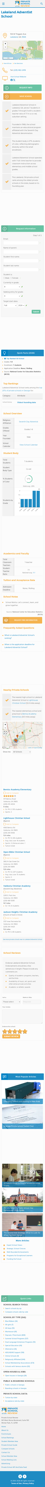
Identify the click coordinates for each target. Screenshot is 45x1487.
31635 (24, 37)
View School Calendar (29, 445)
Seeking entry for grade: (13, 292)
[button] (23, 48)
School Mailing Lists (9, 1460)
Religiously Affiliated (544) (15, 1359)
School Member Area (9, 1456)
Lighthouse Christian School (25, 702)
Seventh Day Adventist (28, 421)
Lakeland (14, 37)
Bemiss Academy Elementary (24, 715)
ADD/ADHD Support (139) (14, 1352)
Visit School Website (18, 77)
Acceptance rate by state (14, 1401)
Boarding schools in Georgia (15, 1388)
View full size (7, 63)
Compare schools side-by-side (16, 1312)
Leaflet (30, 59)
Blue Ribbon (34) (11, 1321)
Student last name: (11, 265)
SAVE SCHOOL (26, 96)
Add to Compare (12, 793)
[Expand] (5, 732)
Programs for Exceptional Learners (19, 1255)
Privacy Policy (28, 1483)
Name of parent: (10, 247)
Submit (36, 311)
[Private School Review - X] (20, 1477)
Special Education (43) (13, 1345)
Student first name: (11, 256)
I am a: (4, 997)
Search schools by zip (13, 1308)
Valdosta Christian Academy (16, 886)
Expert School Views (14, 1245)
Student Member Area (9, 1441)
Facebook (24, 1476)
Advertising (5, 1463)
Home (3, 1426)
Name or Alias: (27, 997)
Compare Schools (8, 1449)
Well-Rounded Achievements (18, 1252)
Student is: (7, 274)
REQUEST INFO (25, 87)
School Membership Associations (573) (19, 1363)
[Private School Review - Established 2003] (22, 4)
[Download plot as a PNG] (39, 489)
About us (4, 1430)
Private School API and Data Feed (14, 1467)
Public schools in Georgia (14, 1385)
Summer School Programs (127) (16, 1338)
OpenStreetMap (38, 59)
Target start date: (10, 301)
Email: (5, 239)
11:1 (34, 572)
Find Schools (6, 1434)
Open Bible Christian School (16, 852)
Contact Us (5, 1452)
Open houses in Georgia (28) (16, 1375)
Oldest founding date (26, 402)
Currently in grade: (11, 282)
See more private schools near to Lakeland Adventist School (22, 939)
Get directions (18, 63)
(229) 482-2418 (19, 70)
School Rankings (7, 1437)
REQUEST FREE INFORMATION (25, 620)
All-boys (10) (10, 1328)
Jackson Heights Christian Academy (20, 912)
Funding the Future (14, 1259)
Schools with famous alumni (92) (17, 1366)
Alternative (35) (11, 1349)
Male (7, 278)
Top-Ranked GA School (15, 358)
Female (15, 278)
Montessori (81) (11, 1331)
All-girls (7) (9, 1324)
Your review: (6, 1007)
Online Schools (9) (12, 1356)
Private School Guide (9, 1445)
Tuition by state (11, 1397)
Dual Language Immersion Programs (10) (20, 1342)
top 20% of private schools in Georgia (22, 389)
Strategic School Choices (16, 1248)
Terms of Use (16, 1483)
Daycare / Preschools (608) (15, 1335)
